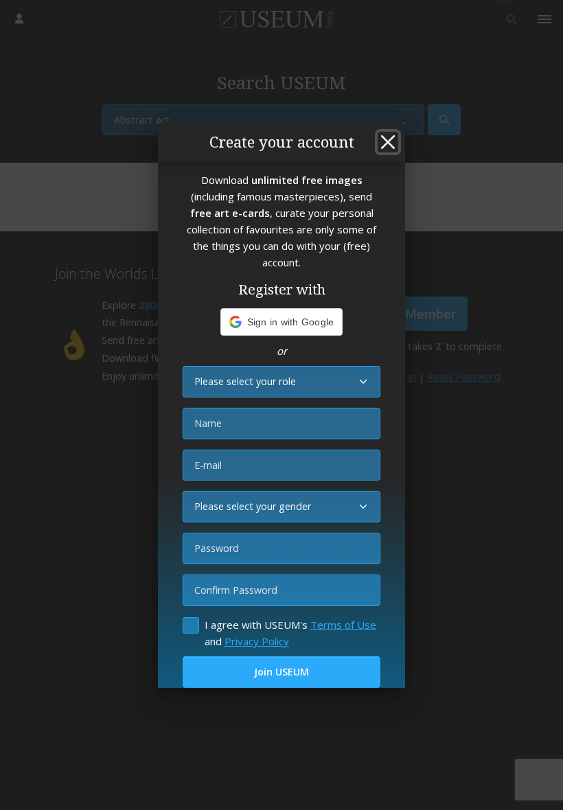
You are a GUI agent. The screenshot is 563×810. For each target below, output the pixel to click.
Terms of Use (343, 625)
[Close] (388, 142)
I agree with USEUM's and (290, 633)
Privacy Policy (257, 641)
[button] (281, 322)
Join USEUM (281, 671)
